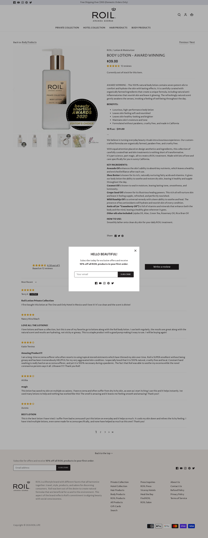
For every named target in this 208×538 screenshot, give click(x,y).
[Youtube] (100, 283)
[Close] (135, 251)
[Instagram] (104, 283)
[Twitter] (112, 283)
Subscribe (126, 274)
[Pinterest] (108, 283)
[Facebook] (96, 283)
